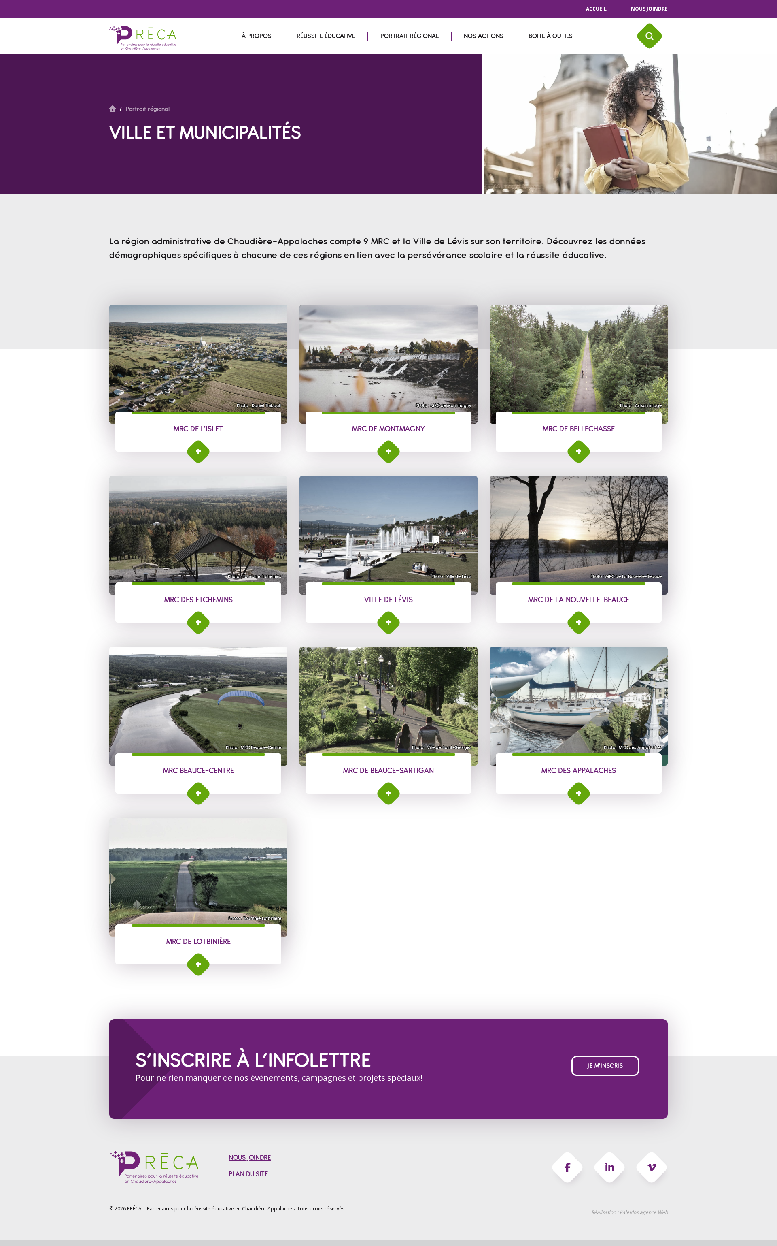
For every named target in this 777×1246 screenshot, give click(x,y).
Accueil (596, 8)
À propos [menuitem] (257, 36)
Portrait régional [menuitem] (409, 36)
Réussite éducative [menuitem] (326, 36)
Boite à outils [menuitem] (551, 36)
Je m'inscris (605, 1066)
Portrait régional (148, 109)
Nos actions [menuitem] (483, 36)
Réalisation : (629, 1212)
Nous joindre (649, 8)
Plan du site (248, 1174)
